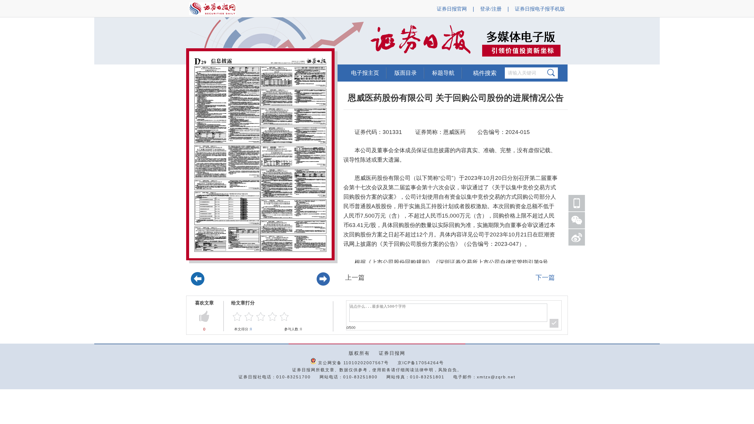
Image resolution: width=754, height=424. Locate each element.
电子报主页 (365, 73)
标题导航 (443, 73)
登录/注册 (491, 9)
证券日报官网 (452, 9)
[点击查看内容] (99, 41)
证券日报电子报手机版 (540, 9)
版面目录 (405, 73)
